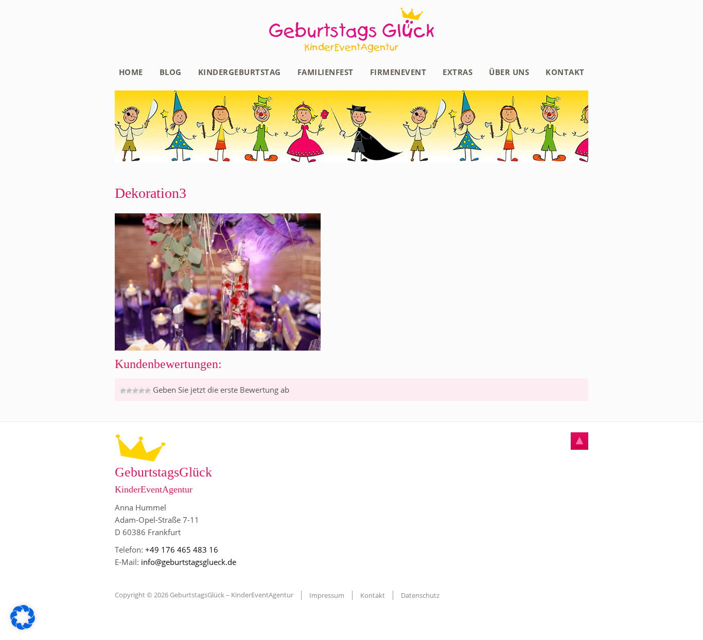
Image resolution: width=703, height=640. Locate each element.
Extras (457, 72)
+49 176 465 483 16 (181, 549)
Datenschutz (420, 595)
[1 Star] (123, 391)
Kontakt (565, 72)
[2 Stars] (129, 391)
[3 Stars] (135, 391)
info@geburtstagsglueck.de (188, 562)
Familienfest (325, 72)
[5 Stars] (148, 391)
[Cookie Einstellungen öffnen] (22, 626)
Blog (171, 72)
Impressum (326, 595)
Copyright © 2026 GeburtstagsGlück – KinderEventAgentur (204, 594)
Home (131, 72)
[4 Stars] (141, 391)
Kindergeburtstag (239, 72)
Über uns (509, 72)
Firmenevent (398, 72)
